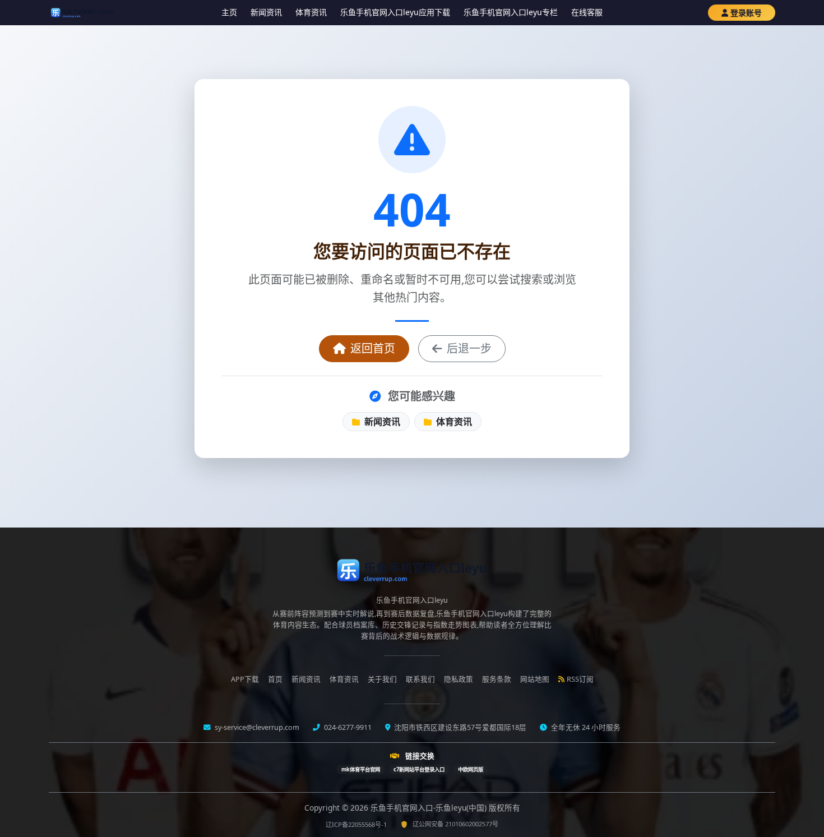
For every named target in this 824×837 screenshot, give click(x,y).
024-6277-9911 (347, 727)
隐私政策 (458, 679)
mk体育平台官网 (360, 769)
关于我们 (382, 679)
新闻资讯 (266, 12)
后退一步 (469, 348)
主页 (229, 12)
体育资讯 (311, 12)
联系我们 (420, 679)
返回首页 (372, 348)
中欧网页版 (470, 769)
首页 (275, 679)
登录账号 (746, 12)
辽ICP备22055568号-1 (356, 824)
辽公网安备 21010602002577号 (455, 824)
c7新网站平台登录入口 (419, 769)
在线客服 (587, 12)
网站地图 (534, 679)
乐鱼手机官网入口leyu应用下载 (395, 12)
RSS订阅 (580, 679)
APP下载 (245, 679)
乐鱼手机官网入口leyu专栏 (511, 12)
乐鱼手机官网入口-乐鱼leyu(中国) (430, 807)
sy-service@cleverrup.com (256, 727)
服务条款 (496, 679)
